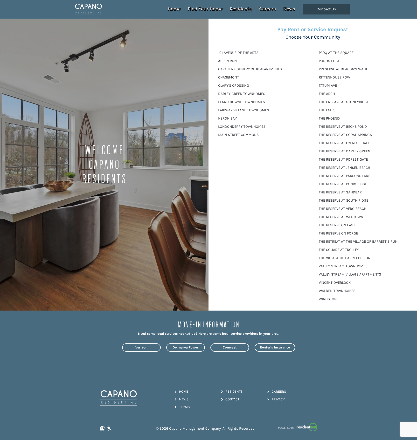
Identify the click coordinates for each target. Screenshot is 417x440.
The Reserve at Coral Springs (345, 135)
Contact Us (326, 9)
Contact (232, 399)
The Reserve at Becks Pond (343, 127)
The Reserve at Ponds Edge (343, 184)
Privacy (278, 399)
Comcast (230, 347)
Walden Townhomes (337, 291)
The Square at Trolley (339, 250)
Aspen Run (227, 61)
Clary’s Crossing (233, 86)
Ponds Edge (329, 61)
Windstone (329, 299)
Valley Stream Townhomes (343, 266)
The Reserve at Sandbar (340, 192)
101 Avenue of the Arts (238, 53)
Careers (267, 9)
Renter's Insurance (275, 347)
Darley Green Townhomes (241, 94)
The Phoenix (330, 118)
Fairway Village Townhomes (243, 110)
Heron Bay (227, 118)
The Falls (327, 110)
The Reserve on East (337, 225)
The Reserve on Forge (338, 233)
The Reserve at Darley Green (344, 151)
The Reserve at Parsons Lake (344, 176)
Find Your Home (205, 9)
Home (174, 9)
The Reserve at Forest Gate (343, 159)
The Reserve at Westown (341, 217)
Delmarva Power (185, 347)
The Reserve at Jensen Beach (344, 168)
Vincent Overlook (335, 283)
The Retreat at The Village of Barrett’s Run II (359, 242)
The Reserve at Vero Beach (342, 209)
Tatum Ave (328, 86)
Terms (184, 407)
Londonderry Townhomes (241, 127)
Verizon (141, 347)
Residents (241, 9)
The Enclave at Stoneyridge (344, 102)
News (289, 9)
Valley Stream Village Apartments (350, 274)
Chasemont (228, 77)
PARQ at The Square (336, 53)
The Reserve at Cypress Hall (344, 143)
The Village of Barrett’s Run (344, 258)
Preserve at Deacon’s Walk (343, 69)
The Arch (327, 94)
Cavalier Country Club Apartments (250, 69)
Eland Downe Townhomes (241, 102)
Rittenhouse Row (334, 77)
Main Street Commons (238, 135)
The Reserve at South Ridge (343, 201)
